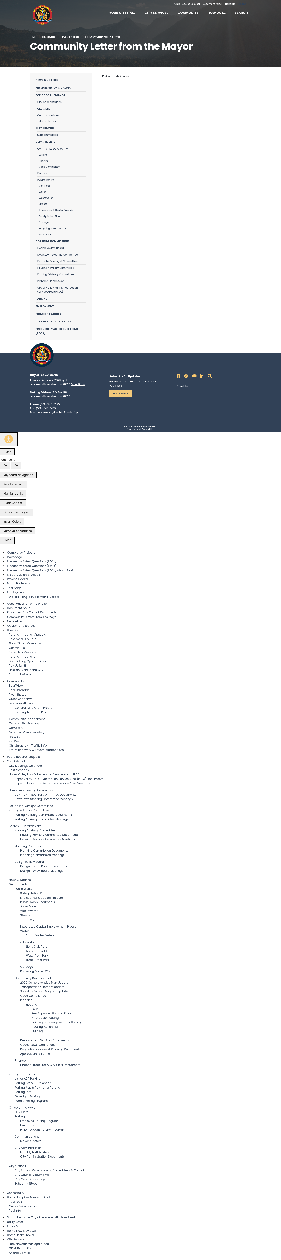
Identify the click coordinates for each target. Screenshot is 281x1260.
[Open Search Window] (209, 375)
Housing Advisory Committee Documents (49, 835)
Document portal (19, 608)
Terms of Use (133, 429)
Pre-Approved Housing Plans (52, 1013)
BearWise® (16, 686)
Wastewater (46, 198)
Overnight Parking (27, 1096)
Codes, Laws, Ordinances (37, 1045)
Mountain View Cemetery (26, 732)
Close (7, 452)
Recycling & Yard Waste (52, 228)
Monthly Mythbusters (34, 1152)
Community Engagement (27, 719)
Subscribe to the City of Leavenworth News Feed (41, 1217)
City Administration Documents (42, 1157)
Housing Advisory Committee (55, 268)
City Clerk (43, 109)
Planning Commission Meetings (42, 855)
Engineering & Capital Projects (56, 210)
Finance (42, 173)
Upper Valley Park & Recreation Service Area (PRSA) (57, 290)
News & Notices (47, 80)
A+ (16, 465)
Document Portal (212, 4)
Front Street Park (37, 960)
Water (42, 191)
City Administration (49, 102)
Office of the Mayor (50, 95)
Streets (43, 204)
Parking (42, 299)
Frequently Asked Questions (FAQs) (57, 331)
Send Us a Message (22, 652)
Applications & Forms (35, 1054)
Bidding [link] (241, 4)
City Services (156, 12)
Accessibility (148, 429)
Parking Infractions (22, 657)
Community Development (54, 149)
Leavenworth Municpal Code (29, 1244)
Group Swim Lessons (23, 1206)
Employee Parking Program (39, 1121)
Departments (45, 142)
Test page (14, 588)
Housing (31, 1005)
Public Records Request (187, 4)
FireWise (14, 737)
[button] (120, 393)
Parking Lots (23, 1092)
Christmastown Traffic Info (28, 746)
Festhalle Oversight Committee (57, 261)
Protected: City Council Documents (32, 612)
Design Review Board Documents (43, 866)
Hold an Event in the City (26, 670)
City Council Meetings (30, 1179)
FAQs (35, 1009)
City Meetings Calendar (53, 321)
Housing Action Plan (46, 1027)
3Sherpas (152, 426)
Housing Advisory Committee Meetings (47, 839)
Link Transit (28, 1125)
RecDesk (15, 741)
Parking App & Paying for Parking (37, 1087)
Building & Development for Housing (57, 1022)
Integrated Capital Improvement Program (50, 927)
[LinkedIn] (201, 375)
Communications (48, 115)
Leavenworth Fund (22, 703)
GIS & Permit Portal (22, 1248)
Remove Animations (17, 531)
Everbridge (14, 557)
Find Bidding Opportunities (27, 661)
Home (32, 37)
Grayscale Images (16, 512)
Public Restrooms (19, 583)
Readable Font (13, 484)
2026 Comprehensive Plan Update (44, 982)
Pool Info (15, 1211)
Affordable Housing (45, 1018)
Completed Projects (21, 553)
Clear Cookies (13, 503)
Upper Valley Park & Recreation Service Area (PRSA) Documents (59, 779)
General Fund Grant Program (35, 708)
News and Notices (70, 37)
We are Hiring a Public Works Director (34, 597)
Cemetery (16, 728)
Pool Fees (15, 1202)
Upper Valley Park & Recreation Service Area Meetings (52, 783)
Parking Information (23, 1074)
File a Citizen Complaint (25, 643)
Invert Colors (12, 522)
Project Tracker (48, 314)
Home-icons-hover (20, 1235)
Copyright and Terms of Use (27, 604)
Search (241, 13)
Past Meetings (19, 770)
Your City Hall (122, 12)
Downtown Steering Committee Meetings (44, 799)
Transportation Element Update (42, 987)
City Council (45, 128)
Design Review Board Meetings (41, 871)
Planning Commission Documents (44, 851)
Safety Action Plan (49, 216)
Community (188, 12)
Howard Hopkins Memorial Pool (28, 1197)
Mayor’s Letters (47, 121)
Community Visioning (24, 723)
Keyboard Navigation (18, 475)
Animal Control (19, 1253)
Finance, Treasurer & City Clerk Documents (50, 1065)
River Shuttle (17, 694)
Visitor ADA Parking (27, 1079)
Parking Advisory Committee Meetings (41, 819)
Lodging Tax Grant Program (34, 712)
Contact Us (17, 648)
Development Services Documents (44, 1040)
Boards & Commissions (53, 241)
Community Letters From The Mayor (32, 617)
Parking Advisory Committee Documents (43, 815)
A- (5, 465)
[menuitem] (125, 12)
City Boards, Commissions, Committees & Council (49, 1170)
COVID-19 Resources (21, 626)
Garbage (44, 222)
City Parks (44, 185)
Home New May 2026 (22, 1231)
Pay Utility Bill (18, 666)
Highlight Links (13, 494)
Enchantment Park (39, 951)
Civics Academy (20, 699)
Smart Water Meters (40, 935)
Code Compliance (49, 166)
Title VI (30, 920)
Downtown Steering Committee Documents (45, 795)
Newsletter (14, 621)
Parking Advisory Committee (55, 274)
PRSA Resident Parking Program (42, 1130)
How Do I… (217, 12)
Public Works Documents (37, 902)
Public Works (45, 180)
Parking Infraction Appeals (27, 635)
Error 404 (13, 1226)
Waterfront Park (37, 956)
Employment (45, 306)
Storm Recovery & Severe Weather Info (36, 750)
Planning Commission (50, 281)
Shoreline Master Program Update (44, 991)
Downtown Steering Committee (57, 254)
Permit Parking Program (31, 1101)
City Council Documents (32, 1175)
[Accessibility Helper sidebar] (9, 439)
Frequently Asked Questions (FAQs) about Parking (42, 570)
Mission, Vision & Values (53, 88)
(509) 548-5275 (50, 404)
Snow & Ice (45, 234)
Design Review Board (50, 248)
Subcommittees (47, 135)
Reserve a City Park (22, 639)
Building (43, 154)
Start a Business (20, 674)
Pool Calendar (19, 690)
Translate (230, 4)
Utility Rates (15, 1222)
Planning (43, 160)
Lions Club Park (36, 947)
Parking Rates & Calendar (33, 1083)
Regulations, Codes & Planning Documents (50, 1049)
